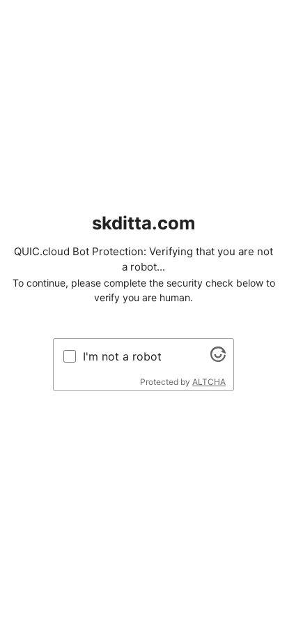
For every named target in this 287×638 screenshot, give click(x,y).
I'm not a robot (122, 356)
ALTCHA (209, 382)
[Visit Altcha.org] (218, 358)
